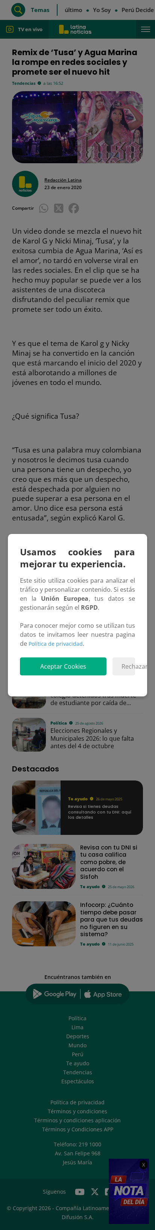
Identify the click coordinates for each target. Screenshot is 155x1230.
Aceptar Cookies (63, 666)
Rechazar (128, 666)
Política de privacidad (56, 643)
